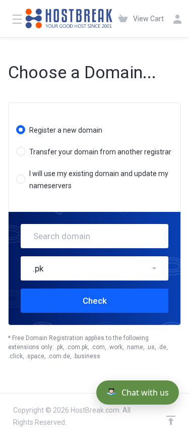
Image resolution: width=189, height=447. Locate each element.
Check (95, 301)
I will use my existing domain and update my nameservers (98, 180)
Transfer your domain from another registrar (100, 152)
